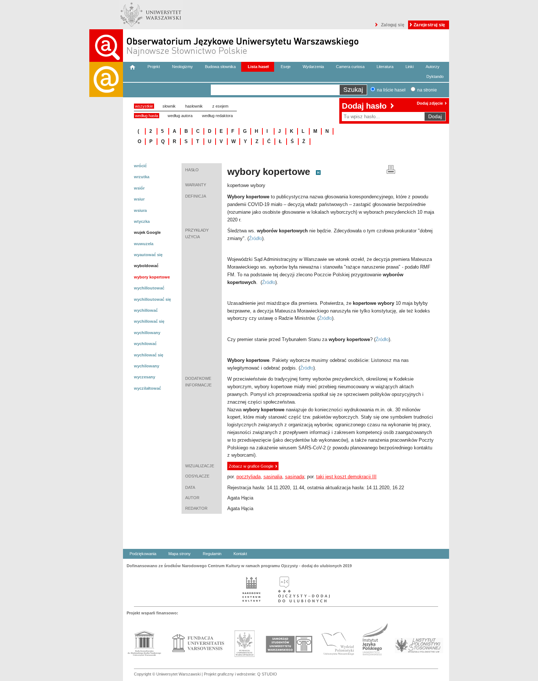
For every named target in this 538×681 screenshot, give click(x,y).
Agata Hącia (240, 498)
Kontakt (240, 553)
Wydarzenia (313, 66)
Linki (410, 66)
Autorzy (433, 66)
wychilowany (146, 366)
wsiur (139, 199)
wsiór (139, 188)
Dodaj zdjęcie (430, 103)
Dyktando (435, 76)
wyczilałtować (147, 388)
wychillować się (149, 321)
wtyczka (142, 221)
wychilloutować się (152, 299)
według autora (180, 115)
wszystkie (144, 106)
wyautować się (148, 254)
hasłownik (194, 106)
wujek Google (147, 232)
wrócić (140, 166)
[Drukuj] (390, 169)
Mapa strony (179, 553)
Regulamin (212, 553)
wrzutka (141, 177)
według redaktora (217, 115)
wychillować (146, 310)
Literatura (385, 66)
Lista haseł (258, 66)
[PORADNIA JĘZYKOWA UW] (106, 371)
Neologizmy (182, 66)
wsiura (140, 210)
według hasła (146, 115)
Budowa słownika (220, 66)
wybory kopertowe (152, 277)
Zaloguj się (392, 24)
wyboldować (146, 265)
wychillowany (147, 332)
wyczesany (144, 377)
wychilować (145, 343)
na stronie (427, 90)
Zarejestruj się (429, 24)
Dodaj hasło (364, 106)
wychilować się (148, 355)
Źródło (255, 238)
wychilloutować (149, 288)
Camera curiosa (350, 66)
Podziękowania (143, 553)
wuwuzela (143, 244)
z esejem (220, 106)
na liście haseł (391, 90)
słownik (169, 106)
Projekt (153, 66)
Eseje (286, 66)
